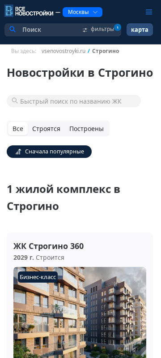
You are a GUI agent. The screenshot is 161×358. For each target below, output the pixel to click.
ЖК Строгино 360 (48, 245)
